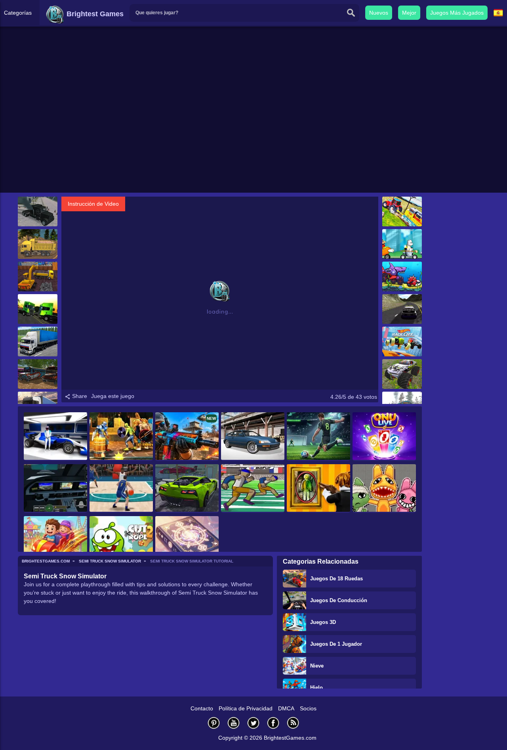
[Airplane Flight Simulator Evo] (55, 488)
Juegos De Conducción (338, 600)
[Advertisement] (253, 131)
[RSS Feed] (293, 723)
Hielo (316, 688)
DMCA (286, 708)
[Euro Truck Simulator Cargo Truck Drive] (37, 244)
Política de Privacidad (246, 708)
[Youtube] (234, 723)
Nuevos (378, 13)
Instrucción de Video (93, 204)
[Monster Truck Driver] (402, 374)
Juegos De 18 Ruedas (336, 579)
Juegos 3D (323, 622)
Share (79, 396)
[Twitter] (253, 723)
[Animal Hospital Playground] (384, 488)
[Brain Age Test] (187, 540)
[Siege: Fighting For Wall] (121, 436)
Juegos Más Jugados (457, 13)
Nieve (317, 666)
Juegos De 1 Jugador (336, 644)
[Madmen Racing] (402, 244)
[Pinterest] (214, 723)
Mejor (409, 13)
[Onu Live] (384, 436)
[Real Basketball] (121, 488)
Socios (308, 708)
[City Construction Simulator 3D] (37, 276)
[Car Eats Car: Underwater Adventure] (402, 276)
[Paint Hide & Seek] (318, 488)
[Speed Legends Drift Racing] (252, 436)
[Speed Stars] (252, 488)
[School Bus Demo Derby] (37, 374)
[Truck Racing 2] (37, 309)
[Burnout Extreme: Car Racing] (187, 488)
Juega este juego (112, 396)
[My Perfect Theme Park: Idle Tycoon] (55, 540)
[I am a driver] (37, 341)
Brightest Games (94, 14)
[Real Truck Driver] (37, 211)
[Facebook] (273, 723)
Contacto (202, 708)
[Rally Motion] (402, 309)
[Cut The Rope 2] (121, 540)
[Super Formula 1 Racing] (55, 436)
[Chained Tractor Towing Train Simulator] (402, 211)
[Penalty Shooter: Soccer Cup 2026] (318, 436)
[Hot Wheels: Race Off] (402, 341)
